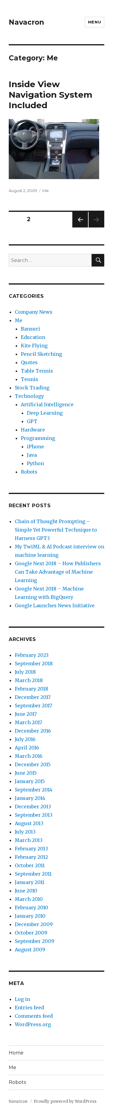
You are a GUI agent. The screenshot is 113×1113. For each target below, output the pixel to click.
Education (33, 337)
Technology (29, 396)
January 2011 (29, 882)
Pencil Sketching (41, 354)
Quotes (29, 362)
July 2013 (25, 832)
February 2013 (31, 849)
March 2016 (28, 756)
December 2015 (33, 764)
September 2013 (33, 815)
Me (45, 190)
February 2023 (32, 655)
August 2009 (30, 950)
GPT (32, 421)
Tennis (29, 379)
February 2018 (31, 689)
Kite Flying (34, 346)
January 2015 (30, 781)
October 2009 (31, 933)
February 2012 (31, 857)
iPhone (35, 447)
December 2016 (33, 731)
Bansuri (30, 329)
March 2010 (29, 899)
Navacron (26, 22)
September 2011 (33, 874)
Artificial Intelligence (47, 404)
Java (32, 455)
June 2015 (26, 773)
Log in (22, 999)
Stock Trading (32, 388)
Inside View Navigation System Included (50, 94)
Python (35, 463)
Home (16, 1053)
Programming (38, 438)
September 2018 (34, 663)
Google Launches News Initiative (55, 605)
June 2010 (26, 891)
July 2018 (25, 672)
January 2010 (30, 916)
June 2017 (26, 714)
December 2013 (33, 806)
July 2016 (25, 739)
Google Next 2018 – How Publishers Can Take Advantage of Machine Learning (58, 571)
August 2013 (29, 823)
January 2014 (30, 798)
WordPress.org (33, 1024)
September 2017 (33, 706)
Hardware (33, 430)
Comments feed (34, 1016)
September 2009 (34, 941)
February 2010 (31, 907)
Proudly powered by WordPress (65, 1101)
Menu (94, 22)
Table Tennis (37, 371)
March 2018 (29, 680)
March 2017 (28, 722)
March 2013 (28, 840)
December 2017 (33, 697)
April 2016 (27, 748)
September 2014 (33, 790)
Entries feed (29, 1008)
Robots (29, 472)
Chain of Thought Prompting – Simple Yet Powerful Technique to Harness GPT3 (56, 529)
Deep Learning (45, 413)
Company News (33, 312)
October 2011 (30, 865)
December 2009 (34, 924)
